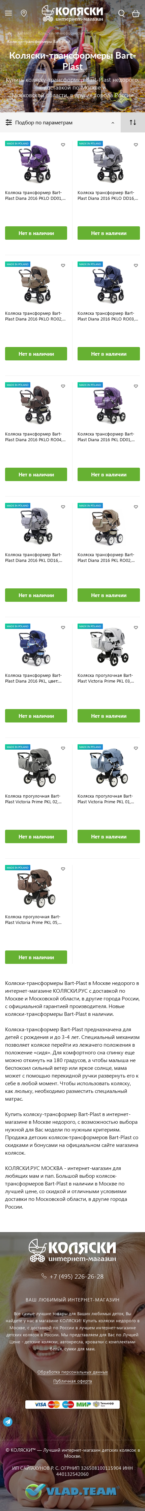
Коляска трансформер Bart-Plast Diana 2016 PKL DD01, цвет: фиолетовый (106, 436)
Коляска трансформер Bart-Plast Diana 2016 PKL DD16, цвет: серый (33, 557)
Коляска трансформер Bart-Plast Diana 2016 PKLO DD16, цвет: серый (106, 195)
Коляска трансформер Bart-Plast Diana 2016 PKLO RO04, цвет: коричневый (33, 436)
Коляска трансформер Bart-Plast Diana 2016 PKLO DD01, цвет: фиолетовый (33, 195)
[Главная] (9, 33)
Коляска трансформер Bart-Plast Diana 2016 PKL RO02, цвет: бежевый (106, 557)
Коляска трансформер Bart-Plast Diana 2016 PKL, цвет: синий (33, 678)
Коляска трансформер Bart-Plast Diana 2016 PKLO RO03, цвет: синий (106, 316)
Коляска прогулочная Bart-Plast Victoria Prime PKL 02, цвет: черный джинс (32, 798)
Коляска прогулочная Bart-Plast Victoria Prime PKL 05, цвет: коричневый (32, 919)
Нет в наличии (36, 233)
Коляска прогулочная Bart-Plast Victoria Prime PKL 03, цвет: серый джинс (105, 678)
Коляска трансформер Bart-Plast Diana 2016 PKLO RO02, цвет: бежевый (33, 316)
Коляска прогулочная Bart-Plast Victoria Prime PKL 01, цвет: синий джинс (105, 798)
